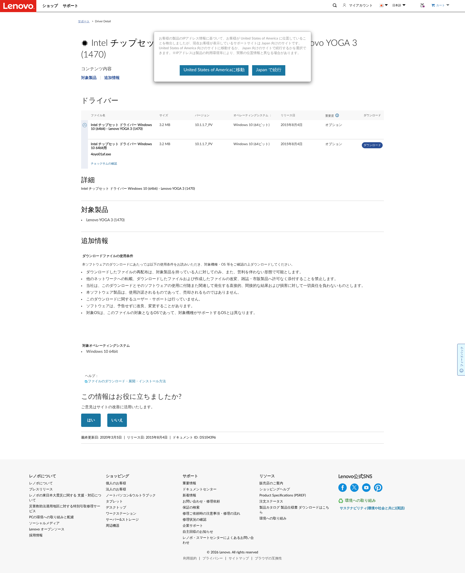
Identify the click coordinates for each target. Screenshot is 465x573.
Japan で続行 (268, 70)
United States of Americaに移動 (214, 70)
